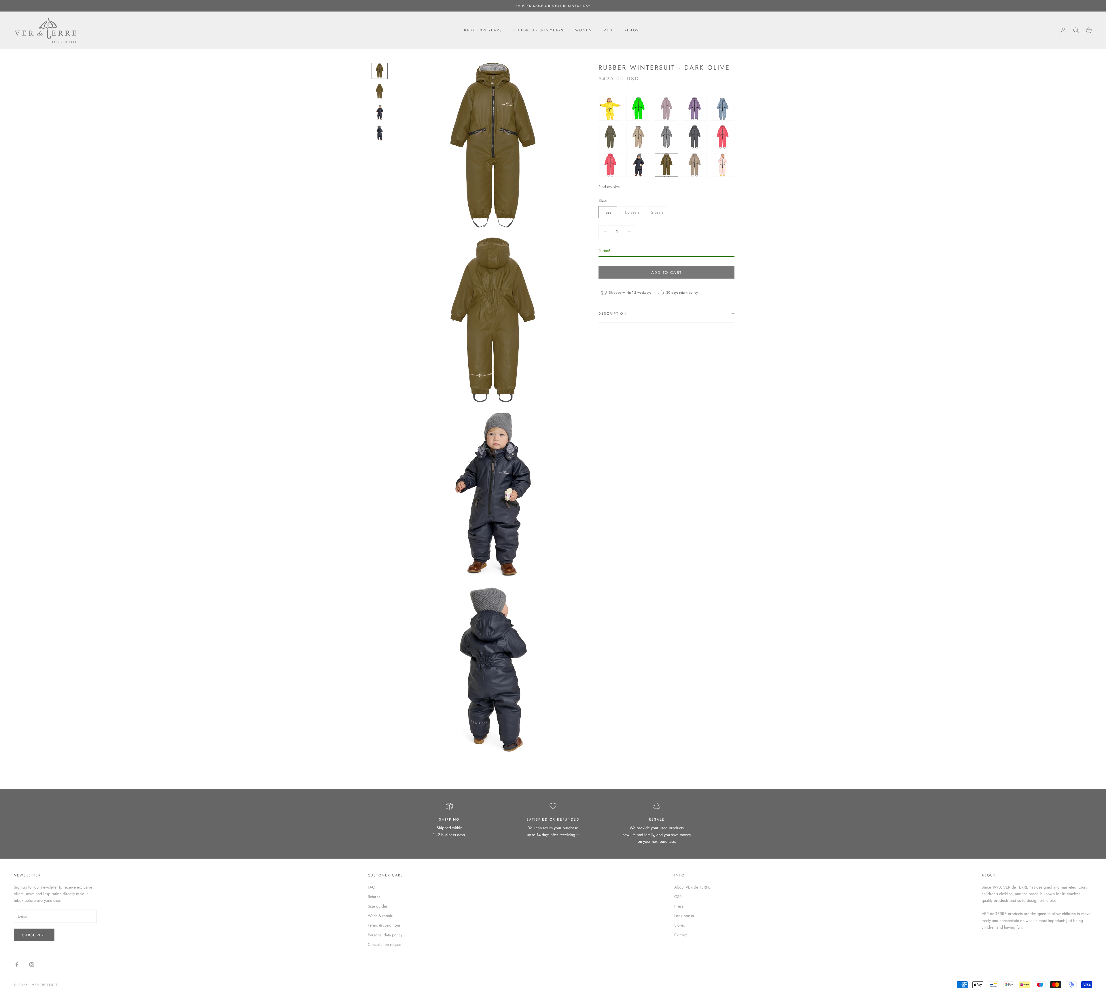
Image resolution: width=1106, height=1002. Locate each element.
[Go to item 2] (380, 92)
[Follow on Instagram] (32, 964)
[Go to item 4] (380, 133)
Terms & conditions (384, 925)
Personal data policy (385, 935)
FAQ (371, 887)
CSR (678, 896)
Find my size (609, 187)
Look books (684, 916)
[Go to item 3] (380, 112)
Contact (680, 935)
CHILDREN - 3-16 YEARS (539, 30)
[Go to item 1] (380, 71)
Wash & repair (380, 916)
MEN (608, 30)
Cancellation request (385, 944)
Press (678, 906)
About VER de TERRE (692, 887)
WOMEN (583, 30)
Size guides (378, 906)
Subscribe (34, 935)
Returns (374, 896)
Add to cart (666, 272)
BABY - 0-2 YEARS (483, 30)
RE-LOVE (633, 30)
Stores (679, 925)
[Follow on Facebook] (17, 964)
